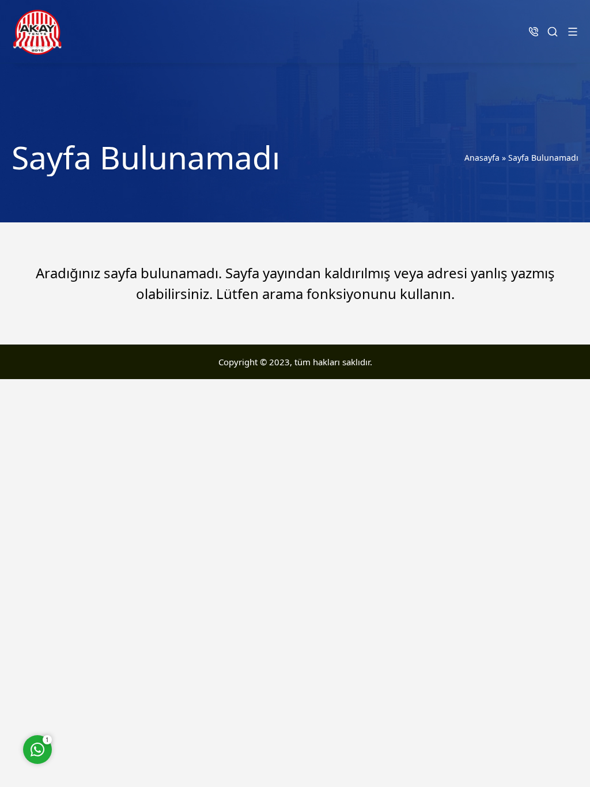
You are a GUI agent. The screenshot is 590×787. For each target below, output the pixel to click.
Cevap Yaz (109, 702)
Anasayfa (482, 157)
